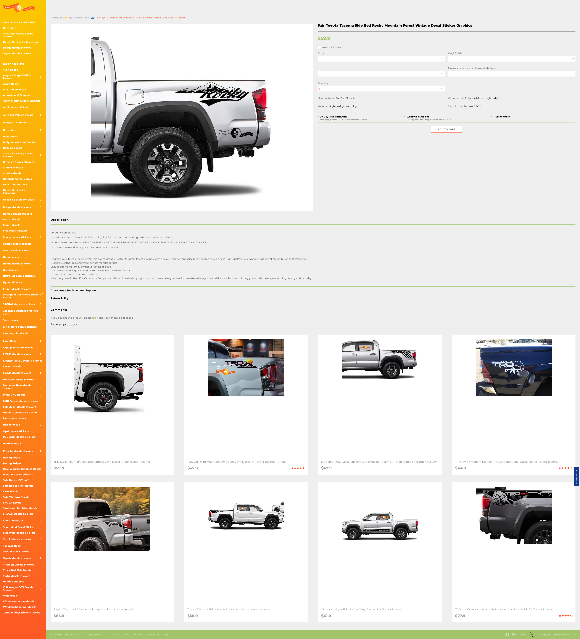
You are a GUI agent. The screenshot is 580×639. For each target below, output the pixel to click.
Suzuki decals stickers (17, 539)
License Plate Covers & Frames (22, 360)
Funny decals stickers (17, 237)
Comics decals (12, 173)
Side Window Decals (16, 497)
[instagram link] (514, 634)
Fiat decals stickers (15, 230)
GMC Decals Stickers (16, 250)
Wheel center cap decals (18, 601)
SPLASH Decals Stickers (18, 513)
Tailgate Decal (12, 545)
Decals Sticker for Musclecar (21, 42)
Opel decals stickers (16, 431)
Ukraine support (13, 581)
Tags (165, 634)
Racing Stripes (12, 463)
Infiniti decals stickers (17, 289)
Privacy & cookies (93, 634)
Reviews (138, 634)
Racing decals (12, 457)
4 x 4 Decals (11, 69)
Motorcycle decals (14, 418)
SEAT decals (10, 491)
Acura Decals (11, 84)
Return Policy (60, 298)
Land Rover (10, 341)
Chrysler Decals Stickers (18, 162)
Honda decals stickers (17, 263)
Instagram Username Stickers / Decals (23, 296)
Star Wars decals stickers (19, 532)
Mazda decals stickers (17, 373)
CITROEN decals (13, 167)
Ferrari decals (11, 225)
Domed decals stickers (17, 213)
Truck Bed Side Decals (17, 570)
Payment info (72, 634)
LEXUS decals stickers (17, 354)
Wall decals (10, 595)
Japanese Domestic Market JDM (20, 312)
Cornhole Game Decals (17, 179)
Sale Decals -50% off (16, 480)
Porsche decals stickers (18, 451)
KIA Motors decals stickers (20, 326)
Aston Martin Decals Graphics (21, 100)
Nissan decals (12, 424)
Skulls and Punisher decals (20, 508)
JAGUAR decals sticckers (19, 304)
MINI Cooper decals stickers (20, 401)
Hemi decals (11, 257)
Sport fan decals (13, 520)
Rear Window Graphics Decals (22, 469)
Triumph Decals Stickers (18, 564)
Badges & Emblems (15, 122)
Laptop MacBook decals (18, 347)
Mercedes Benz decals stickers (17, 387)
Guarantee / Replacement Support (73, 290)
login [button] (95, 317)
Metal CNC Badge (14, 394)
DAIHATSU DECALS (15, 184)
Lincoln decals (12, 366)
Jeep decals (10, 320)
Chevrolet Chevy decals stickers (18, 35)
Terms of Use (113, 634)
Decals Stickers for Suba (18, 199)
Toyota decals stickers (17, 53)
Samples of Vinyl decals (18, 485)
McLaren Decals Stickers (18, 379)
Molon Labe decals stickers (20, 412)
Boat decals (10, 136)
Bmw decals (11, 28)
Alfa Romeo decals (15, 89)
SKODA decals (12, 502)
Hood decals (11, 270)
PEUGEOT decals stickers (19, 436)
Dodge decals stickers (17, 47)
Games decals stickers (17, 243)
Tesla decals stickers (16, 551)
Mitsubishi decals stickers (19, 407)
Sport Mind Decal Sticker (18, 527)
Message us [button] (576, 477)
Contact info (54, 634)
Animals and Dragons (16, 95)
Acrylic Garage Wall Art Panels (17, 77)
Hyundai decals (13, 282)
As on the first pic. (332, 47)
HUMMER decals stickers (19, 275)
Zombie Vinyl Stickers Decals (21, 612)
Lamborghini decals (15, 333)
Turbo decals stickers (16, 576)
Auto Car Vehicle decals (18, 115)
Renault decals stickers (18, 474)
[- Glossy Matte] (511, 59)
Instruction (153, 634)
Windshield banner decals (19, 607)
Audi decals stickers (16, 107)
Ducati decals (11, 219)
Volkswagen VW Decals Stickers (18, 589)
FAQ (127, 634)
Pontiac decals (12, 443)
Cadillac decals (12, 148)
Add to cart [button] (446, 129)
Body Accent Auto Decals (19, 142)
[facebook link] (507, 634)
